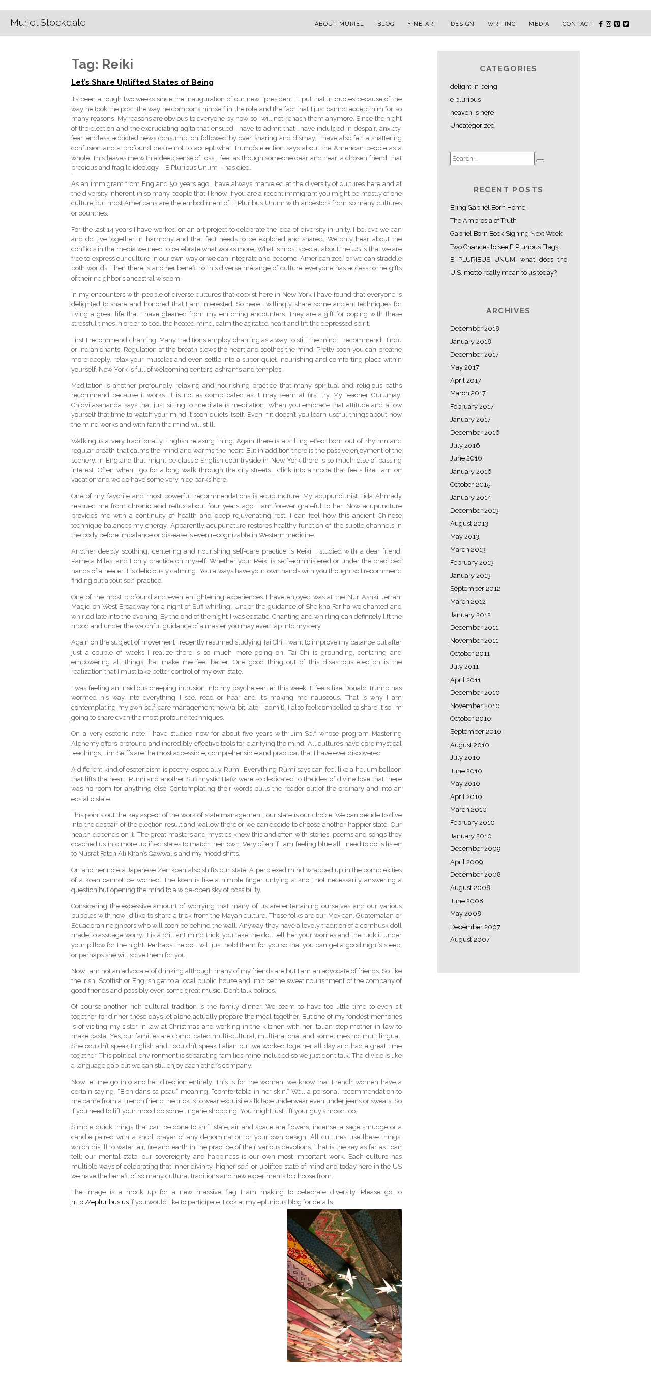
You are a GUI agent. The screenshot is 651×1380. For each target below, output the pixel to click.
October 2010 (470, 718)
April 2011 (465, 680)
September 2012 (475, 588)
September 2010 (475, 731)
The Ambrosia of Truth (483, 220)
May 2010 (465, 783)
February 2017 (472, 406)
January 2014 (470, 497)
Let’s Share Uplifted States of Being (142, 82)
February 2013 (472, 562)
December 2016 (475, 432)
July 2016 (465, 445)
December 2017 (474, 354)
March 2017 (468, 393)
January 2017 (470, 419)
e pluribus (465, 99)
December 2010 (475, 692)
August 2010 (469, 745)
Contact (578, 24)
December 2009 (475, 848)
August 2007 (470, 939)
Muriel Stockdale (48, 22)
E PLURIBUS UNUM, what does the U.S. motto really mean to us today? (508, 266)
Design (463, 24)
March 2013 (468, 550)
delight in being (473, 86)
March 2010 (468, 809)
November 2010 (475, 706)
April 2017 (465, 380)
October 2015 (470, 484)
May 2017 (464, 367)
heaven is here (472, 112)
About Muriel (339, 24)
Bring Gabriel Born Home (487, 207)
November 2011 (474, 641)
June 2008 (466, 901)
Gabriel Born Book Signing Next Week (506, 233)
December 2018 (474, 328)
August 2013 (469, 523)
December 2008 (475, 874)
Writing (502, 24)
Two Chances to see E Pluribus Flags (504, 247)
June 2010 (466, 771)
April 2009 (466, 862)
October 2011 (470, 653)
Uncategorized (472, 125)
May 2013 (464, 536)
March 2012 (468, 601)
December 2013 (474, 510)
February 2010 (472, 822)
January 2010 (471, 836)
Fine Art (422, 24)
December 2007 (475, 927)
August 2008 (470, 888)
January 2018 (470, 341)
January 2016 (471, 471)
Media (539, 24)
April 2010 (466, 797)
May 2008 (465, 913)
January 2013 (470, 575)
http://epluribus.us (100, 1202)
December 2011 (474, 627)
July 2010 (465, 757)
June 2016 (466, 458)
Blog (385, 24)
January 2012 (470, 615)
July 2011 (464, 666)
